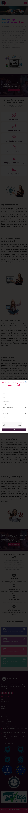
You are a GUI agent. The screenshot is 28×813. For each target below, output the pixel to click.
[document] (14, 406)
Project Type (4, 404)
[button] (26, 381)
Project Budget (5, 410)
